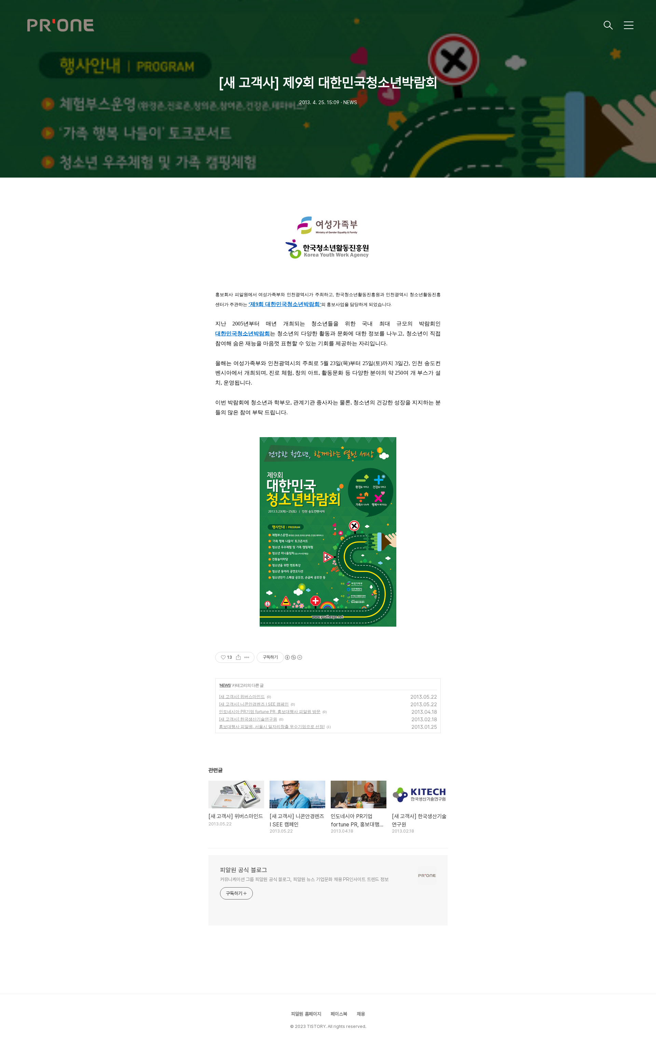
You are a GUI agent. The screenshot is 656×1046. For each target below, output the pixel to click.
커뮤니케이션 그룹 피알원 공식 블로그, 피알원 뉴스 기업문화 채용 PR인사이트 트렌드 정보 (304, 879)
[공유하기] (238, 657)
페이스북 (339, 1014)
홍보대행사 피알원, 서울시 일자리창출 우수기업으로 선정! (272, 726)
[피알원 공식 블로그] (312, 25)
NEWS (225, 685)
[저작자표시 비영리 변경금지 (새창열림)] (293, 657)
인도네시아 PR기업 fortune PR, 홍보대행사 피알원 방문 (269, 711)
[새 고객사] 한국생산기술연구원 (248, 719)
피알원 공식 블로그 (243, 870)
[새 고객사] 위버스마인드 (242, 696)
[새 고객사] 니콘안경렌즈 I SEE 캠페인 (254, 704)
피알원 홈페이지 (306, 1014)
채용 (361, 1014)
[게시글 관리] (247, 657)
